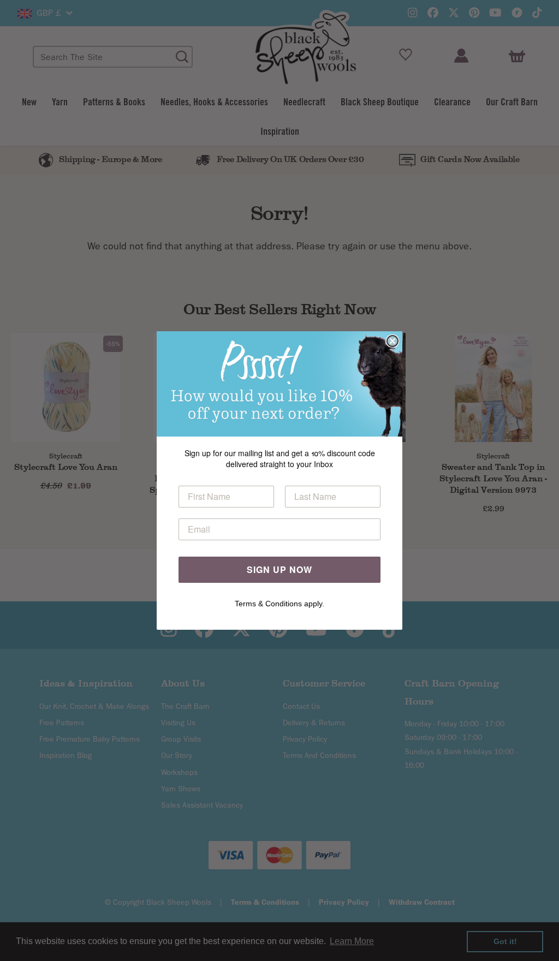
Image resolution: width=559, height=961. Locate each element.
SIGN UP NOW (279, 569)
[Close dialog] (392, 341)
